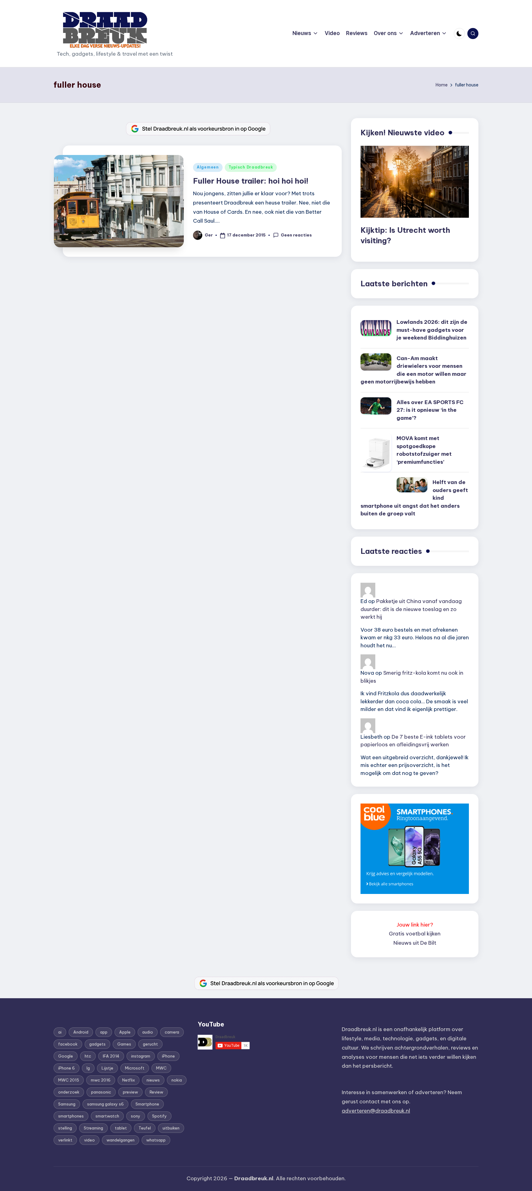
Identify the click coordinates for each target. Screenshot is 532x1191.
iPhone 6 (66, 1068)
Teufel (145, 1127)
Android (80, 1032)
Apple (125, 1032)
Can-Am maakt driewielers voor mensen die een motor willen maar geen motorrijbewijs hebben (413, 370)
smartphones (71, 1116)
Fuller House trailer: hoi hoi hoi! (250, 180)
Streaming (93, 1127)
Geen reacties (296, 234)
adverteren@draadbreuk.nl (376, 1110)
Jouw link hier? (415, 924)
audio (147, 1032)
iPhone (168, 1056)
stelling (65, 1127)
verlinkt (65, 1139)
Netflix (128, 1080)
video (89, 1139)
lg (88, 1068)
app (103, 1032)
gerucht (150, 1044)
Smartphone (147, 1104)
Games (124, 1044)
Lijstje (107, 1068)
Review (156, 1092)
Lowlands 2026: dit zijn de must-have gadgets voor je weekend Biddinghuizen (432, 330)
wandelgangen (121, 1139)
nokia (176, 1080)
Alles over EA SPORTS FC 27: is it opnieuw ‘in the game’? (430, 410)
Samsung (66, 1104)
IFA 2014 (111, 1056)
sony (135, 1116)
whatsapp (156, 1139)
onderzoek (68, 1092)
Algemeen (208, 167)
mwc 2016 (101, 1080)
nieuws (153, 1080)
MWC (161, 1068)
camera (172, 1032)
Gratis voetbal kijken (415, 933)
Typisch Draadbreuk (250, 167)
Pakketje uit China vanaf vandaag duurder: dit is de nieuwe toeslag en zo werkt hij (411, 609)
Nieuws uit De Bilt (414, 942)
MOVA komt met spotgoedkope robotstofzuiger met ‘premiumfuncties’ (424, 450)
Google (65, 1056)
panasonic (101, 1092)
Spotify (159, 1116)
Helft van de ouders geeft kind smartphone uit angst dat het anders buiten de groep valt (414, 498)
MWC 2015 (68, 1080)
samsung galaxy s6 (105, 1104)
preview (130, 1092)
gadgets (97, 1044)
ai (60, 1032)
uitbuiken (171, 1127)
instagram (140, 1056)
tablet (121, 1127)
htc (88, 1056)
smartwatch (107, 1116)
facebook (68, 1044)
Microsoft (134, 1068)
